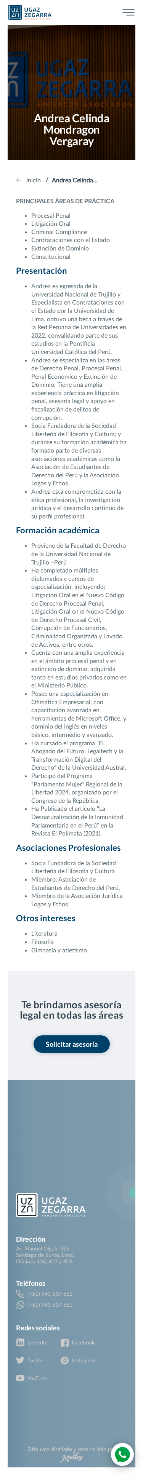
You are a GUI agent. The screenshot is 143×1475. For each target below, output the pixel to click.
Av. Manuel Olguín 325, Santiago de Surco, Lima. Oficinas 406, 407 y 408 (45, 1255)
